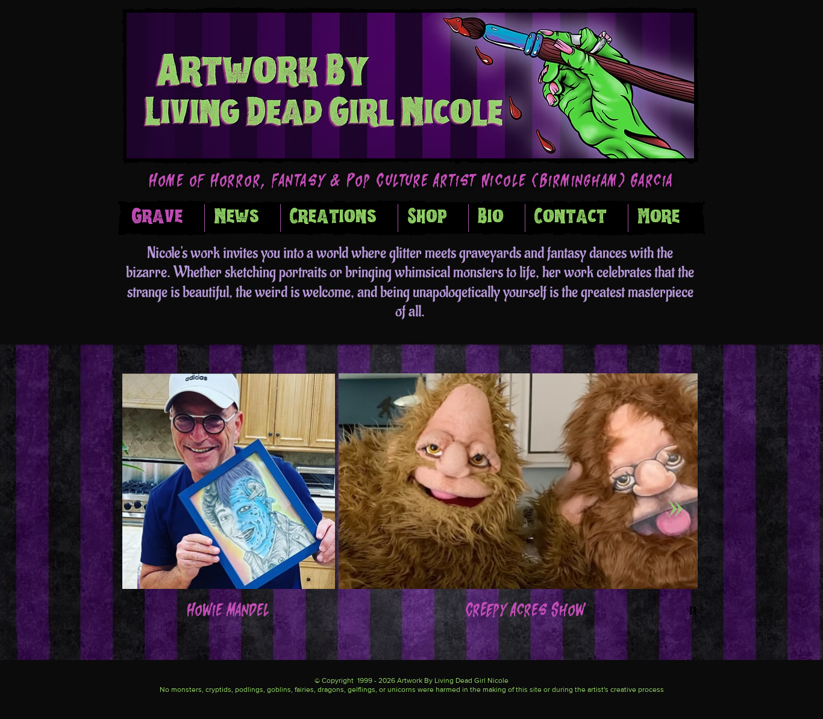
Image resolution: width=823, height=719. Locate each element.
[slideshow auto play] (693, 610)
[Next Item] (675, 508)
